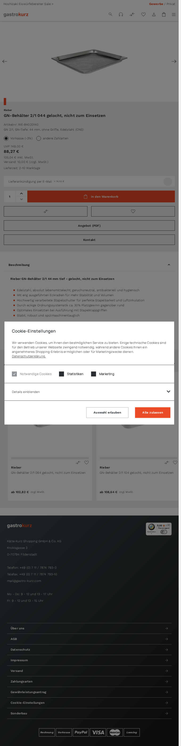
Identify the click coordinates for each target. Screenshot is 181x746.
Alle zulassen (152, 412)
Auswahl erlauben (107, 412)
